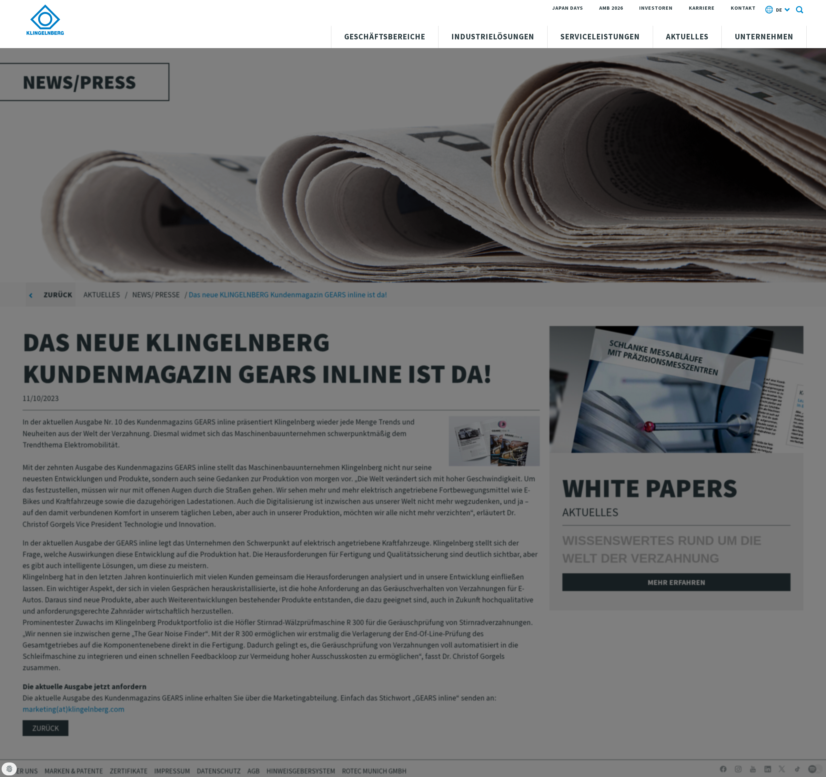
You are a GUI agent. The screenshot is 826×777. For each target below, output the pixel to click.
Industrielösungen (492, 37)
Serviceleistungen (600, 37)
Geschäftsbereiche (384, 37)
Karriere (702, 8)
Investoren (656, 8)
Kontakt (743, 8)
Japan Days (567, 8)
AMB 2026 (611, 8)
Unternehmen (764, 37)
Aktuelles (687, 37)
